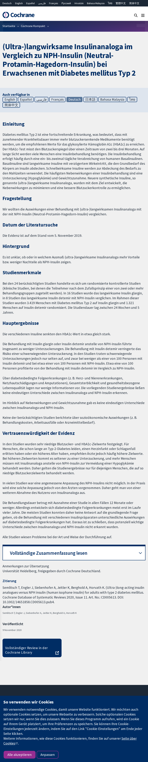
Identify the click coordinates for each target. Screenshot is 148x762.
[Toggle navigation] (143, 15)
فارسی (42, 3)
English (19, 3)
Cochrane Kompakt (33, 26)
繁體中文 (121, 3)
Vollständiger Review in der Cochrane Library (26, 650)
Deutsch (7, 3)
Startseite (9, 26)
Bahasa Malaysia (96, 3)
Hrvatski (79, 3)
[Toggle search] (136, 15)
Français (53, 3)
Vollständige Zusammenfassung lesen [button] (48, 553)
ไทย (110, 3)
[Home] (18, 15)
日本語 (90, 99)
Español (30, 3)
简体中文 (134, 3)
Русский (66, 3)
